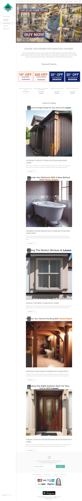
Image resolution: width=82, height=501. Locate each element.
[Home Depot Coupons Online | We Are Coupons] (49, 23)
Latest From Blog (49, 103)
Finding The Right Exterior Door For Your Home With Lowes (49, 441)
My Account (6, 16)
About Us (5, 26)
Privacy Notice (47, 474)
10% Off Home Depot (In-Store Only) (25, 89)
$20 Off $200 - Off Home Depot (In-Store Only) (41, 89)
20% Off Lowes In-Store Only (56, 88)
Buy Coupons (6, 23)
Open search (66, 2)
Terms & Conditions (36, 474)
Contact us (6, 28)
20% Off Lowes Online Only (72, 88)
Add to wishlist (25, 85)
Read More (30, 171)
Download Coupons (6, 20)
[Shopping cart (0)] (80, 2)
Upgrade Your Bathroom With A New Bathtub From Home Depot (48, 232)
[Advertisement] (9, 39)
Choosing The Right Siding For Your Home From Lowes (46, 161)
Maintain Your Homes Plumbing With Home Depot (47, 371)
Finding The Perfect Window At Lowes (42, 303)
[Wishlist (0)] (75, 2)
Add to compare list (28, 85)
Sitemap (56, 474)
